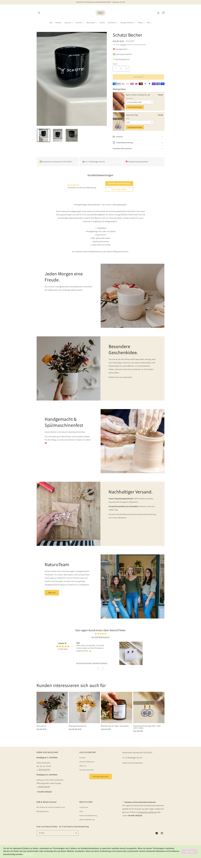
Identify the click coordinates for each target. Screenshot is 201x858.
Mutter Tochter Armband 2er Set (138, 95)
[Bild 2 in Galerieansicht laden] (57, 135)
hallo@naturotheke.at (147, 812)
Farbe (128, 118)
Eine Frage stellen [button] (119, 189)
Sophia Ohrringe (132, 115)
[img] (100, 634)
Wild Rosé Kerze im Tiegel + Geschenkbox (115, 726)
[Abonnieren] (75, 833)
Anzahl (115, 64)
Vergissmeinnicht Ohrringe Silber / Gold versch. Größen (146, 727)
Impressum (83, 807)
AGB (81, 811)
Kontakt (82, 758)
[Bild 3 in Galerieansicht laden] (71, 135)
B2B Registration (43, 811)
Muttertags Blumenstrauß (77, 726)
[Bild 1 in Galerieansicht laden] (43, 135)
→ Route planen (43, 769)
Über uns (51, 592)
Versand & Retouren (86, 762)
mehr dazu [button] (28, 854)
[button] (39, 12)
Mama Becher (41, 726)
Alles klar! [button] (189, 852)
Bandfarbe (129, 98)
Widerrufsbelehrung (87, 820)
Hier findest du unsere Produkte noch (51, 807)
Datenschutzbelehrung (88, 815)
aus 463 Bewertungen (100, 637)
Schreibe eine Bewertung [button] (119, 183)
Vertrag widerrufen (86, 770)
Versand (123, 44)
